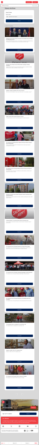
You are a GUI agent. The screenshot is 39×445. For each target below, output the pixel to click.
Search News (8, 14)
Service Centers (34, 5)
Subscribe (28, 413)
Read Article (19, 205)
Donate (34, 2)
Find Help (28, 2)
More (36, 443)
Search (19, 20)
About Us (15, 443)
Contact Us (33, 407)
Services (28, 443)
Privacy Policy (3, 431)
